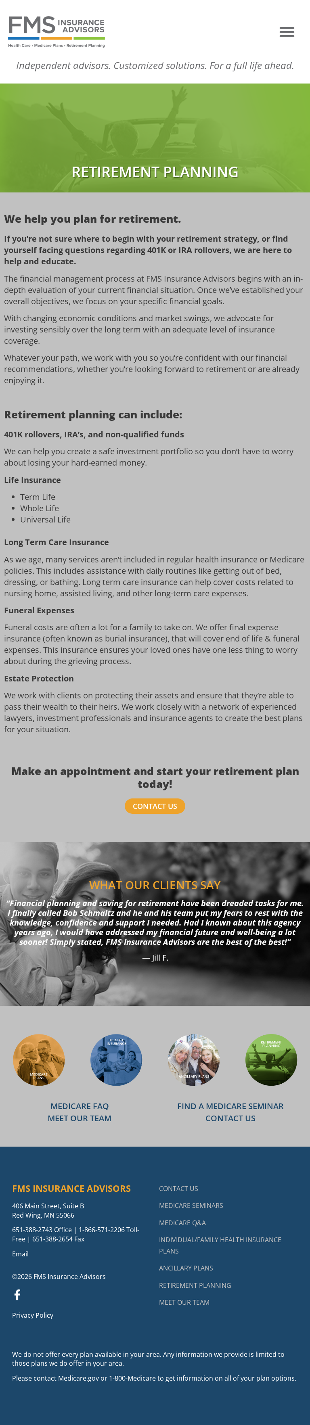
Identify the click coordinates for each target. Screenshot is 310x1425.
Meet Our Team (79, 1118)
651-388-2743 (32, 1229)
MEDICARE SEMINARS (191, 1205)
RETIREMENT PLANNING (195, 1285)
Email (20, 1253)
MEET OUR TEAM (184, 1302)
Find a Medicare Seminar (230, 1106)
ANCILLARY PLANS (186, 1268)
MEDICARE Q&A (182, 1222)
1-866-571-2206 (102, 1229)
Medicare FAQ (79, 1106)
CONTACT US (178, 1188)
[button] (287, 32)
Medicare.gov (78, 1378)
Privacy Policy (32, 1315)
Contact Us (230, 1118)
